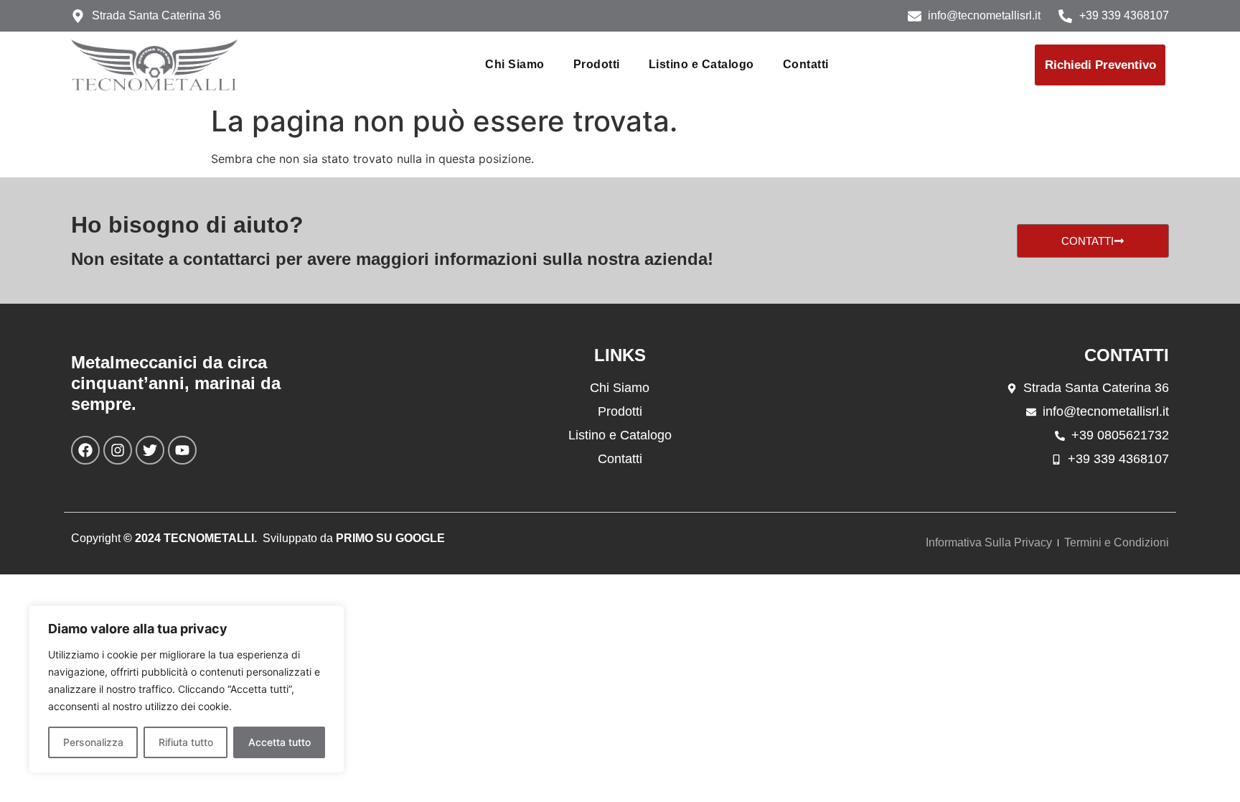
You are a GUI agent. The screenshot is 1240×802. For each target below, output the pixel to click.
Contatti (806, 64)
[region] (186, 689)
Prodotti (596, 64)
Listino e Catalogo (701, 64)
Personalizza (93, 742)
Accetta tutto (279, 742)
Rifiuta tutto (186, 742)
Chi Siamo (515, 64)
